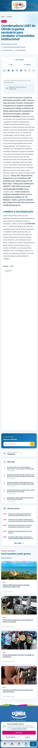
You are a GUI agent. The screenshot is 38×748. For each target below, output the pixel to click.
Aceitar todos (19, 732)
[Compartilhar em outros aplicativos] (33, 70)
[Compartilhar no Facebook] (12, 70)
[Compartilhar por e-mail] (25, 70)
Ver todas (18, 543)
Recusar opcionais (10, 737)
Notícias (9, 17)
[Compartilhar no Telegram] (8, 70)
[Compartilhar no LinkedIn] (21, 70)
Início (3, 17)
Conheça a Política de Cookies (19, 729)
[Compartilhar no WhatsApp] (4, 70)
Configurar (27, 737)
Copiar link (8, 270)
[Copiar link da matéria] (29, 70)
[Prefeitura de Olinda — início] (19, 5)
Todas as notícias (6, 558)
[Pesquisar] (32, 444)
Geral (4, 21)
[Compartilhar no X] (17, 70)
